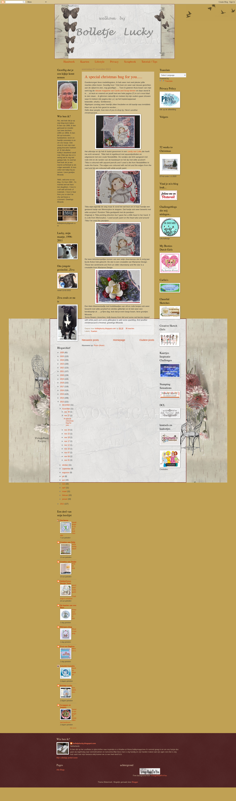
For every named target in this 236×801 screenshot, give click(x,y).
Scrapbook (130, 61)
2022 (62, 368)
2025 (62, 356)
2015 (62, 394)
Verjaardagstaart (74, 546)
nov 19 (67, 437)
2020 (62, 375)
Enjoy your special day (74, 614)
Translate (168, 81)
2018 (62, 383)
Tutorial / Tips (149, 61)
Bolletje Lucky (66, 686)
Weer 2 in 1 (74, 650)
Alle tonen (73, 728)
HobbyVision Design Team (65, 582)
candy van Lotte (134, 151)
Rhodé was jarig (74, 631)
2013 (62, 402)
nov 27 (67, 416)
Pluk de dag (73, 566)
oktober (65, 465)
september (66, 469)
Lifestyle (99, 61)
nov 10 (67, 449)
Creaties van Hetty (67, 542)
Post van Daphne (67, 646)
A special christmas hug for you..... (113, 76)
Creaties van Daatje (68, 562)
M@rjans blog (66, 627)
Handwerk (69, 61)
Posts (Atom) (99, 345)
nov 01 (67, 460)
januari (65, 499)
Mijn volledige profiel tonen (67, 758)
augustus (66, 472)
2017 (62, 387)
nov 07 (67, 453)
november (66, 409)
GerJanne (64, 520)
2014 (62, 398)
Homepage (119, 340)
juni (63, 480)
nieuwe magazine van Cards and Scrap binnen (115, 91)
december (66, 405)
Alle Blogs (61, 770)
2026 (62, 353)
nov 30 (67, 412)
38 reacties (130, 328)
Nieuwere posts (90, 340)
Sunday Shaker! (74, 671)
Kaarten (84, 61)
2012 (62, 504)
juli (63, 476)
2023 (62, 364)
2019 (62, 379)
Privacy (114, 61)
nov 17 (67, 441)
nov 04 (67, 456)
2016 (62, 390)
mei (64, 484)
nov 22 (67, 434)
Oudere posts (146, 340)
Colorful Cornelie (67, 666)
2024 (62, 360)
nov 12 (67, 445)
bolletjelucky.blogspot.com (105, 328)
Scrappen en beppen (65, 706)
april (64, 488)
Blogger (135, 782)
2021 (62, 371)
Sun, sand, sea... (74, 690)
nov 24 (67, 430)
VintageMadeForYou (158, 775)
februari (65, 495)
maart (64, 491)
